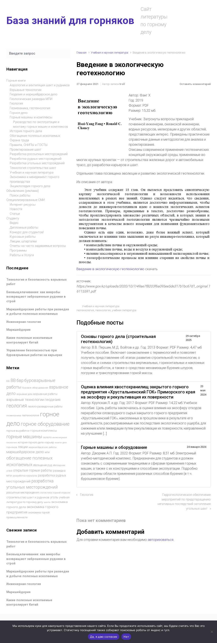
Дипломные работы (24, 227)
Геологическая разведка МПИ (31, 99)
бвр (20, 380)
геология (16, 406)
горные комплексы (43, 430)
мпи (47, 452)
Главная (81, 52)
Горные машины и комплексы (31, 117)
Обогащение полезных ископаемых (35, 136)
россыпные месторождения (22, 492)
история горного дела (31, 442)
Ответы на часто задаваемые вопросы (38, 246)
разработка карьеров (25, 475)
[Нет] (212, 632)
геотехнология (85, 310)
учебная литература (124, 310)
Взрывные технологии (25, 90)
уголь (54, 497)
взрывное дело (24, 394)
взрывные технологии (25, 399)
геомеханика (13, 415)
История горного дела (26, 131)
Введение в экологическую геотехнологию (110, 269)
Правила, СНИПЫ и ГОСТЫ (28, 145)
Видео (14, 223)
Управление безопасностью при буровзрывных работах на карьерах (34, 353)
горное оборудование (45, 424)
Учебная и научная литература (109, 52)
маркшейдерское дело (25, 452)
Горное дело (19, 113)
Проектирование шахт (25, 149)
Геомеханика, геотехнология (30, 108)
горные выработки (17, 430)
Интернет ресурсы (23, 204)
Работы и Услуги (22, 255)
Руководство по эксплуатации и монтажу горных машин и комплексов (40, 124)
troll (122, 84)
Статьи (15, 214)
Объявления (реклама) (22, 191)
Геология (86, 495)
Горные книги (16, 80)
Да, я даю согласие (103, 636)
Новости (16, 209)
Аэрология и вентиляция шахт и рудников (40, 85)
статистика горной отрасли (55, 492)
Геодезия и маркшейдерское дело (33, 94)
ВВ (8, 381)
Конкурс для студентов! (27, 232)
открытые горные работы (32, 470)
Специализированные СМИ (25, 200)
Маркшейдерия (18, 330)
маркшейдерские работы (43, 447)
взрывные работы (45, 394)
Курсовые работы (23, 237)
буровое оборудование (35, 387)
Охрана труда (19, 140)
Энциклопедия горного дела (30, 186)
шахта (47, 502)
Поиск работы (20, 195)
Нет (126, 636)
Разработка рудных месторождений (35, 159)
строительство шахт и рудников (27, 497)
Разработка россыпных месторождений (39, 154)
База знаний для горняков (70, 20)
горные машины (24, 436)
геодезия (52, 399)
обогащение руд (42, 465)
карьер (49, 442)
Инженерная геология (23, 322)
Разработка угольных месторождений (37, 163)
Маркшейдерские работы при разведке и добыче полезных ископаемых (37, 312)
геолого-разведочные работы (45, 406)
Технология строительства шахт (33, 168)
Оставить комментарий (195, 84)
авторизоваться (160, 540)
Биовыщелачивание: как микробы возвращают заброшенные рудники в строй (36, 296)
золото (47, 437)
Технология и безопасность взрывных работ (36, 282)
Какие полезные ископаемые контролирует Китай (29, 340)
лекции (23, 447)
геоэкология (103, 310)
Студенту (12, 218)
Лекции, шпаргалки (23, 241)
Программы (18, 250)
